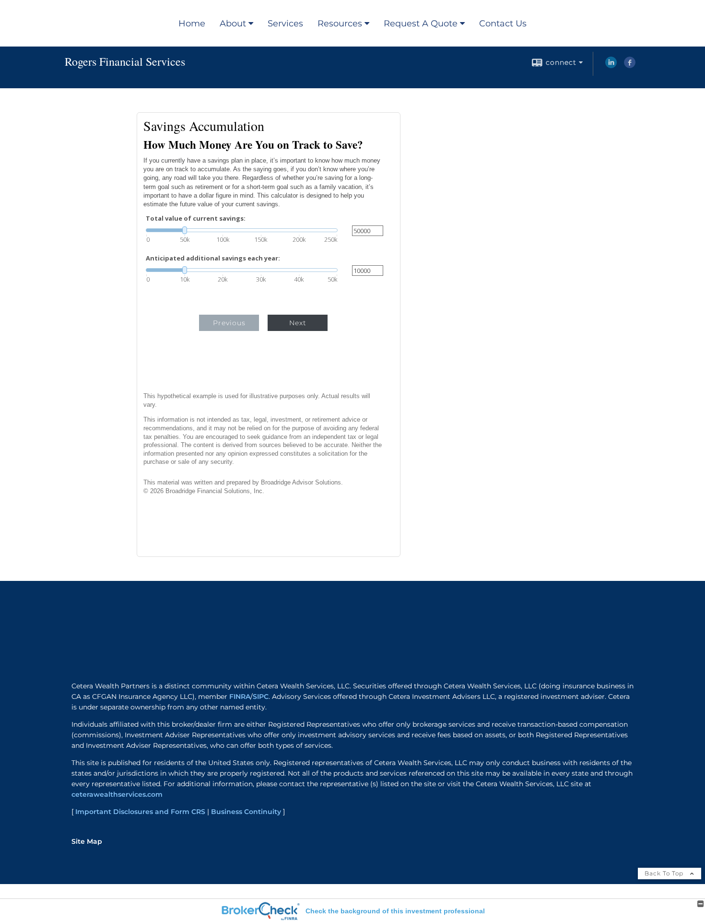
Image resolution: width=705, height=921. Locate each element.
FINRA (239, 696)
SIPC (261, 696)
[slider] (242, 230)
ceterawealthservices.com (117, 794)
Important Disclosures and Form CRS (140, 811)
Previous (229, 323)
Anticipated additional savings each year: (213, 258)
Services (285, 23)
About (233, 23)
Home (191, 23)
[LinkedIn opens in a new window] (611, 65)
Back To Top (665, 873)
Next (297, 323)
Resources (339, 23)
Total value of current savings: (196, 218)
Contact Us (503, 23)
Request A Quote (421, 23)
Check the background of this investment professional (395, 911)
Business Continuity (246, 811)
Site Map (86, 841)
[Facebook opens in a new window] (629, 65)
